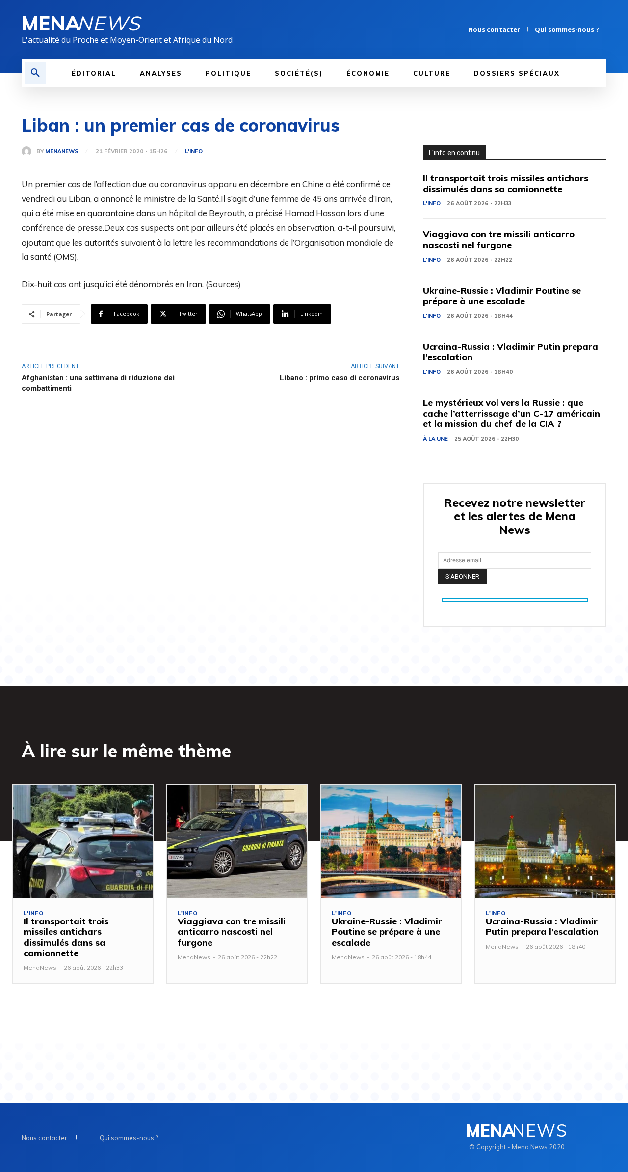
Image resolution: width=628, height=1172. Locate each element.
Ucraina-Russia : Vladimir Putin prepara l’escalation (510, 352)
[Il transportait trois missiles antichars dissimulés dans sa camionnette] (83, 841)
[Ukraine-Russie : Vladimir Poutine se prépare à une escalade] (391, 841)
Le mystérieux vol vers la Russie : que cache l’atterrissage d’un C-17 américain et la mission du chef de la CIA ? (511, 413)
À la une (435, 438)
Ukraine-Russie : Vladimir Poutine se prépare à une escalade (502, 296)
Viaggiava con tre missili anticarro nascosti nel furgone (499, 239)
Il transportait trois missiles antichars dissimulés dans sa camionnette (505, 183)
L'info (194, 151)
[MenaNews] (29, 151)
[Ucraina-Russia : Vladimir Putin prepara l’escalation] (545, 841)
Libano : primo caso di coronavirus (339, 377)
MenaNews (61, 151)
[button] (35, 73)
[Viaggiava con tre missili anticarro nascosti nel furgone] (237, 841)
